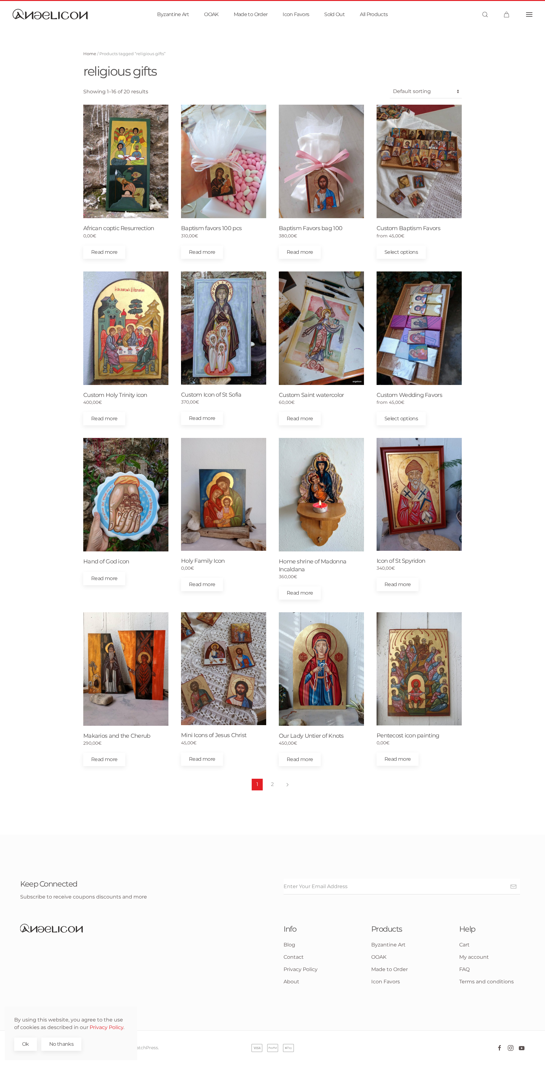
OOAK (211, 14)
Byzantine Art (173, 14)
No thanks (61, 1044)
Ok (25, 1044)
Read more (104, 252)
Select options (401, 252)
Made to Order (251, 14)
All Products (374, 14)
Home (89, 53)
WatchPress (145, 1047)
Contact (294, 957)
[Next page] (287, 785)
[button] (485, 14)
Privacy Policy (106, 1027)
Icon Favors (296, 14)
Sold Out (334, 14)
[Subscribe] (513, 886)
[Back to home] (50, 14)
